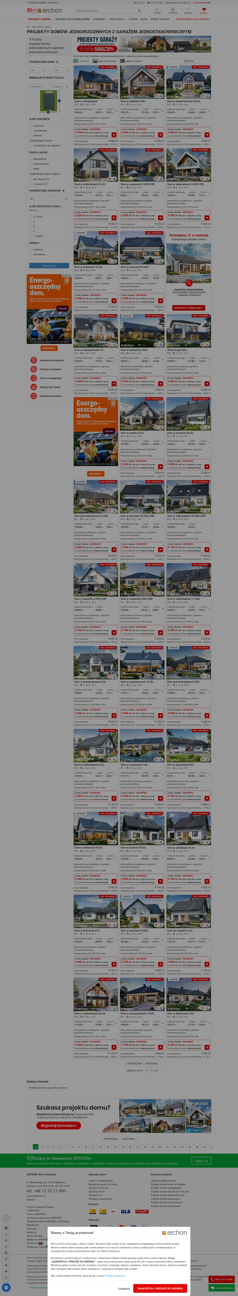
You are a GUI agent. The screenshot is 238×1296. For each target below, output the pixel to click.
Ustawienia (124, 1288)
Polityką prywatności (114, 1275)
